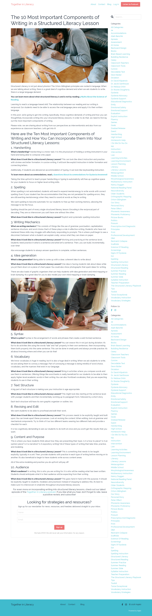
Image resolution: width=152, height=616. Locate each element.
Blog (109, 4)
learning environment (121, 161)
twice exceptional (119, 295)
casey (113, 60)
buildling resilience (119, 57)
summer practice (118, 271)
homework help (118, 140)
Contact (101, 4)
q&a (113, 238)
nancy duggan (117, 185)
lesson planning (118, 164)
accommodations (118, 33)
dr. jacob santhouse (120, 84)
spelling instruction (119, 262)
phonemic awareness (120, 211)
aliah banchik (117, 36)
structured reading (119, 268)
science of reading (119, 247)
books (113, 51)
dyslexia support (118, 98)
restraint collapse (119, 241)
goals (113, 125)
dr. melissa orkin (118, 87)
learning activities (119, 158)
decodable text (118, 72)
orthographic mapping (121, 196)
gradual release (118, 128)
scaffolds (115, 244)
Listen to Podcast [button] (130, 4)
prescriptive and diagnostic (123, 226)
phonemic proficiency (120, 214)
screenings (116, 250)
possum (114, 223)
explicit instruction (119, 116)
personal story (117, 205)
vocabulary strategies (120, 300)
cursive (114, 69)
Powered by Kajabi (135, 611)
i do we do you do (119, 143)
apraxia (114, 39)
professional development (123, 235)
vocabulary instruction (121, 297)
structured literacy (119, 265)
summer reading (118, 274)
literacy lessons (118, 170)
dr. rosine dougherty (120, 90)
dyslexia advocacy (119, 95)
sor (112, 256)
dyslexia (114, 93)
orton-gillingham (118, 199)
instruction (115, 149)
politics (114, 220)
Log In (116, 4)
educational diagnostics (121, 101)
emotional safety (118, 107)
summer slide (117, 277)
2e (112, 30)
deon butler (116, 75)
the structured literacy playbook (126, 286)
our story (115, 202)
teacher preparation (120, 283)
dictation (115, 78)
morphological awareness (122, 179)
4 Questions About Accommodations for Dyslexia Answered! (79, 175)
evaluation (115, 113)
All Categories (117, 27)
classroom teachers (120, 63)
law (113, 155)
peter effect (116, 208)
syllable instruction (119, 280)
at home (115, 45)
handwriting (116, 134)
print (113, 232)
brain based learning (120, 54)
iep (112, 146)
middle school (117, 176)
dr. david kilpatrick (119, 81)
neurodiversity (117, 191)
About (93, 4)
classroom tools (118, 66)
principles (115, 229)
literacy (114, 167)
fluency (114, 119)
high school (116, 137)
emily (113, 104)
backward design (118, 48)
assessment (116, 42)
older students (117, 194)
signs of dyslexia (118, 253)
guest (113, 131)
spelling (114, 259)
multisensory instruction (121, 182)
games (114, 122)
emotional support (119, 110)
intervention (116, 152)
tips (113, 289)
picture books (117, 217)
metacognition (117, 173)
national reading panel (121, 188)
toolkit (114, 292)
